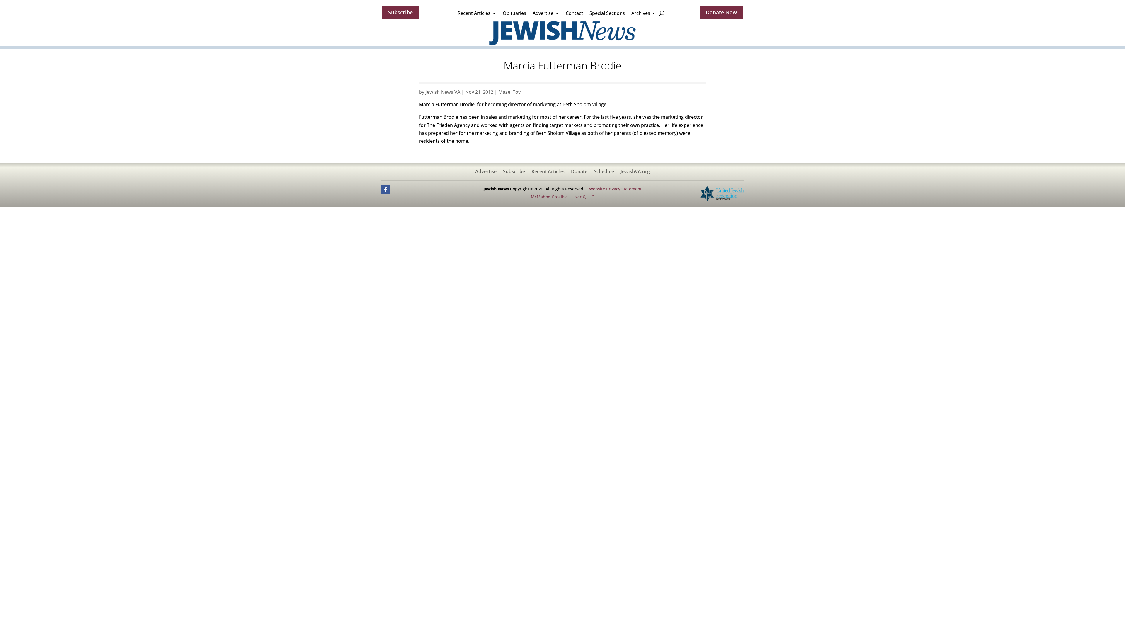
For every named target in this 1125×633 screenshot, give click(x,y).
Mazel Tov (509, 92)
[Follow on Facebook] (385, 189)
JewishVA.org (635, 172)
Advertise (543, 13)
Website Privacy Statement (615, 189)
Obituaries (514, 13)
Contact (574, 13)
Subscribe (400, 12)
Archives (640, 13)
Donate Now (721, 12)
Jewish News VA (442, 92)
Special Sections (607, 13)
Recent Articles (474, 13)
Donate (579, 172)
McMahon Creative (549, 197)
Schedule (604, 172)
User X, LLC (583, 197)
